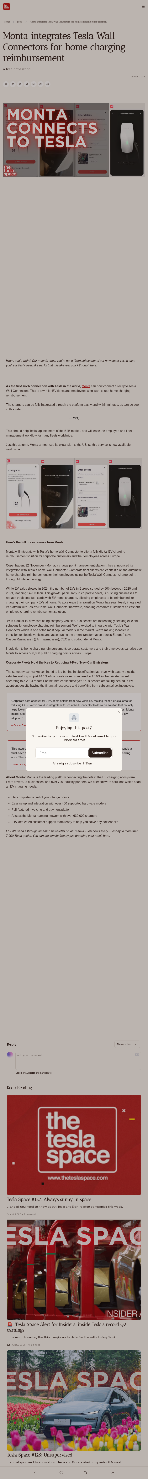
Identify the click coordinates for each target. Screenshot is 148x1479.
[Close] (118, 711)
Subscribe (100, 753)
